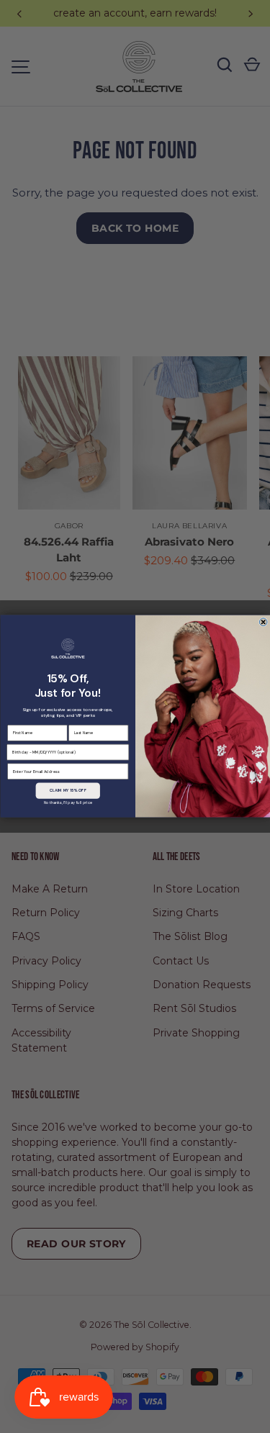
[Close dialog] (263, 622)
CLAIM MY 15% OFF (67, 790)
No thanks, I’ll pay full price (67, 802)
